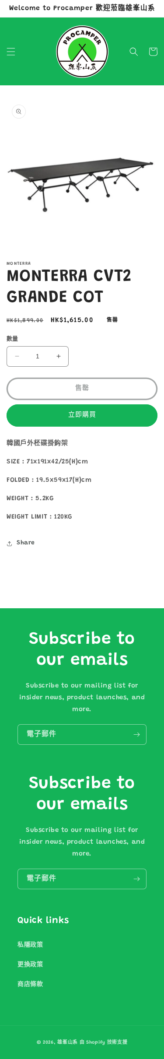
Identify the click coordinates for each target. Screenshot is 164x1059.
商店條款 (30, 985)
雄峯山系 (67, 1042)
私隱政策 (30, 945)
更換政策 (30, 965)
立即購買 (82, 415)
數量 (12, 339)
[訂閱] (136, 734)
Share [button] (26, 543)
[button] (11, 51)
